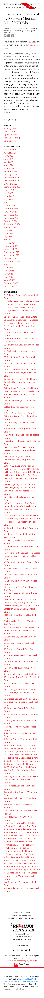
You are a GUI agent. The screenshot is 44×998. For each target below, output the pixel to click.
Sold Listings (10, 141)
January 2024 (10, 249)
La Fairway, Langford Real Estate (19, 456)
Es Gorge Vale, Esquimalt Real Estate (21, 391)
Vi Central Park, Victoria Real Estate (21, 826)
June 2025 (9, 196)
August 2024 (10, 227)
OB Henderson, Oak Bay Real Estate (21, 606)
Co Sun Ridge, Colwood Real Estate (21, 320)
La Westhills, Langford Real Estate (20, 506)
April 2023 (9, 277)
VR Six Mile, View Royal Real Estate (20, 873)
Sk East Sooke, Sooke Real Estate (20, 748)
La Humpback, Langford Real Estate (21, 475)
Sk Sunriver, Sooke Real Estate (18, 764)
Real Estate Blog (12, 138)
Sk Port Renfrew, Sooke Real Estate (21, 758)
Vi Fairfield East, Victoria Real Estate (21, 832)
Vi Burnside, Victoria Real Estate (19, 823)
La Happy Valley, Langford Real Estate (22, 472)
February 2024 (11, 246)
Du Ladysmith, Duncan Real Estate (21, 379)
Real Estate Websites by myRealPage (22, 961)
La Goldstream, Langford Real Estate (21, 469)
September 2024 (12, 224)
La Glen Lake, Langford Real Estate (21, 466)
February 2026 (11, 171)
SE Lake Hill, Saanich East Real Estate (22, 674)
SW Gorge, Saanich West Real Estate (21, 776)
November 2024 (12, 218)
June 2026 (9, 159)
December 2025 (11, 178)
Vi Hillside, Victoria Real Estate (18, 842)
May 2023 (8, 274)
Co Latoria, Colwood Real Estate (19, 307)
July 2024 (8, 230)
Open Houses (10, 135)
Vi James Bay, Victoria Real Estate (20, 845)
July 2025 (8, 193)
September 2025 (12, 187)
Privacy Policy (26, 958)
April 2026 (8, 165)
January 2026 (10, 174)
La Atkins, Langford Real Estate (19, 447)
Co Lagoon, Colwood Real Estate (19, 304)
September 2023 (12, 261)
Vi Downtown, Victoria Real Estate (20, 829)
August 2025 (10, 190)
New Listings (10, 131)
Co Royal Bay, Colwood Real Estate (20, 317)
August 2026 (10, 153)
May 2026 (8, 162)
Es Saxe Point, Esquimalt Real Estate (21, 413)
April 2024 (9, 240)
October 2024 (10, 221)
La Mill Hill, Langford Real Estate (19, 488)
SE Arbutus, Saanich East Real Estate (21, 627)
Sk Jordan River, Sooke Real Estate (20, 755)
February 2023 (11, 283)
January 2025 (10, 212)
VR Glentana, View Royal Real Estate (21, 863)
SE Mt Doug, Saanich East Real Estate (22, 689)
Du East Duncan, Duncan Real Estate (22, 370)
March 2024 (9, 243)
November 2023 (12, 255)
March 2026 (9, 168)
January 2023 (10, 286)
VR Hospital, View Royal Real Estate (21, 866)
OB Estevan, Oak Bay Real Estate (20, 599)
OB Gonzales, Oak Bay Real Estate (20, 602)
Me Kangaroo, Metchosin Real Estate (21, 516)
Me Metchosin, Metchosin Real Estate (22, 519)
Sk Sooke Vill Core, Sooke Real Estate (22, 761)
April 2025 (8, 202)
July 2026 (8, 156)
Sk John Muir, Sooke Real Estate (19, 752)
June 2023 (9, 271)
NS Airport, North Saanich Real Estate (22, 553)
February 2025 (11, 209)
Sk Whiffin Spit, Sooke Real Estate (20, 767)
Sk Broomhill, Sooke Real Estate (19, 745)
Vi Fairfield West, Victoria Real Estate (21, 835)
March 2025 (9, 205)
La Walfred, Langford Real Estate (20, 503)
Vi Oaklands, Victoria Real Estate (19, 854)
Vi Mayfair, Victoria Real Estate (18, 851)
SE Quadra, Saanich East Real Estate (21, 699)
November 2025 (11, 181)
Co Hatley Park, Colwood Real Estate (21, 301)
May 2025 (8, 199)
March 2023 (9, 280)
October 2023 (10, 258)
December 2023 (12, 252)
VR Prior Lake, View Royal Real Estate (22, 870)
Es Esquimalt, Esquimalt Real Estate (21, 388)
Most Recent (10, 150)
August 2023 (10, 264)
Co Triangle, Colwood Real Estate (20, 323)
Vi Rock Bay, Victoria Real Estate (19, 857)
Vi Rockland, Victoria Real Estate (19, 860)
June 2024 (9, 233)
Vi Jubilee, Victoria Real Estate (18, 848)
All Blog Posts (10, 128)
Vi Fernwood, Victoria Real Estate (20, 838)
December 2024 (12, 215)
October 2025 (10, 184)
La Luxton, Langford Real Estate (19, 484)
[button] (14, 950)
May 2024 (8, 237)
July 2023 (8, 268)
